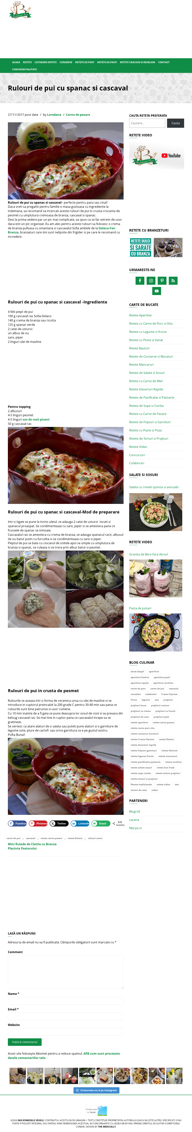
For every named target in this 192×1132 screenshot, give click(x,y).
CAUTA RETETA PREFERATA (148, 116)
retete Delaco (75, 838)
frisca (134, 699)
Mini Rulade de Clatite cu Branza (32, 844)
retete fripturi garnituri (144, 750)
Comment (15, 952)
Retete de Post (84, 62)
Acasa (16, 62)
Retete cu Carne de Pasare (147, 414)
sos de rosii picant (36, 419)
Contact (164, 62)
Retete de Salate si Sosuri (147, 373)
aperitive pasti (162, 677)
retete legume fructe (142, 756)
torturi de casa (139, 790)
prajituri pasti (161, 716)
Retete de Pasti (107, 62)
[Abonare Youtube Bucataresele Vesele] (156, 155)
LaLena (134, 820)
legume (146, 699)
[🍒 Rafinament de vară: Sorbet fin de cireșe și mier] (18, 1076)
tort (177, 784)
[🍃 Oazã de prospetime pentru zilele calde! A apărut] (35, 1076)
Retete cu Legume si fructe (148, 332)
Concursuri (137, 455)
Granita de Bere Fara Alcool (148, 554)
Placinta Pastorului (22, 848)
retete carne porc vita (142, 728)
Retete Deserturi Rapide (146, 389)
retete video (163, 784)
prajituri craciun (160, 705)
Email (13, 1009)
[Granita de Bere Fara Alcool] (155, 578)
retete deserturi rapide (143, 744)
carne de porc (138, 688)
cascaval (30, 838)
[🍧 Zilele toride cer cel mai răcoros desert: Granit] (174, 1076)
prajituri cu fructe (165, 711)
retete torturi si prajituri (144, 778)
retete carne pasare (51, 838)
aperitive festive (140, 677)
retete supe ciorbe (141, 773)
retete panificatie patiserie (145, 762)
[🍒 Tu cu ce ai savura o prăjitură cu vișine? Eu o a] (105, 1076)
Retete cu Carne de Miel (146, 381)
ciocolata (136, 694)
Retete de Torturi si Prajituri (148, 438)
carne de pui (13, 838)
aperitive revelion (163, 682)
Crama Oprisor (169, 694)
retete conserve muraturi (145, 733)
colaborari (151, 694)
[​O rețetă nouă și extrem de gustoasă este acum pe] (139, 1076)
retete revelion (173, 762)
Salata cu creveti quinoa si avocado (154, 487)
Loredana (54, 115)
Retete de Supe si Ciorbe (146, 406)
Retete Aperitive (140, 315)
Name (13, 994)
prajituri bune (138, 705)
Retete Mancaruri (141, 364)
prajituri (168, 699)
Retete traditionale (141, 784)
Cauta (176, 123)
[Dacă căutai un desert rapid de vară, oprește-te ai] (122, 1076)
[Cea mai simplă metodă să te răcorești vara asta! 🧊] (70, 1076)
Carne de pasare (78, 115)
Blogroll (134, 811)
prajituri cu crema (141, 711)
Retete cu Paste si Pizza (145, 430)
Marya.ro (135, 828)
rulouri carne (95, 838)
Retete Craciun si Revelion (137, 62)
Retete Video (138, 447)
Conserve (66, 62)
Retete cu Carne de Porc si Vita (150, 323)
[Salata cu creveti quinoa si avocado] (155, 512)
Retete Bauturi (139, 348)
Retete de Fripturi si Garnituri (150, 422)
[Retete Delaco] (156, 249)
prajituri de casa (140, 716)
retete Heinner (169, 750)
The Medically (107, 1126)
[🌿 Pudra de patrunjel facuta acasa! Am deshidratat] (87, 1076)
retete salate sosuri (141, 767)
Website (14, 1025)
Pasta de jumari (140, 608)
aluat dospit (137, 671)
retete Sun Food (165, 767)
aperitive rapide (140, 682)
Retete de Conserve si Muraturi (151, 356)
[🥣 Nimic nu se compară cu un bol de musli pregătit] (157, 1076)
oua (157, 699)
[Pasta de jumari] (155, 632)
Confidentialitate (24, 69)
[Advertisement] (111, 28)
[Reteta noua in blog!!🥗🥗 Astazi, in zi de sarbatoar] (52, 1076)
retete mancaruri (167, 756)
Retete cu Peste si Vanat (146, 340)
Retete (27, 62)
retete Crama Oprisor (142, 739)
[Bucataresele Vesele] (20, 10)
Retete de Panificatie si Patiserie (151, 397)
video (155, 790)
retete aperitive (139, 722)
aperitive (154, 671)
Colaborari (136, 463)
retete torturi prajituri (168, 773)
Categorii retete (46, 62)
